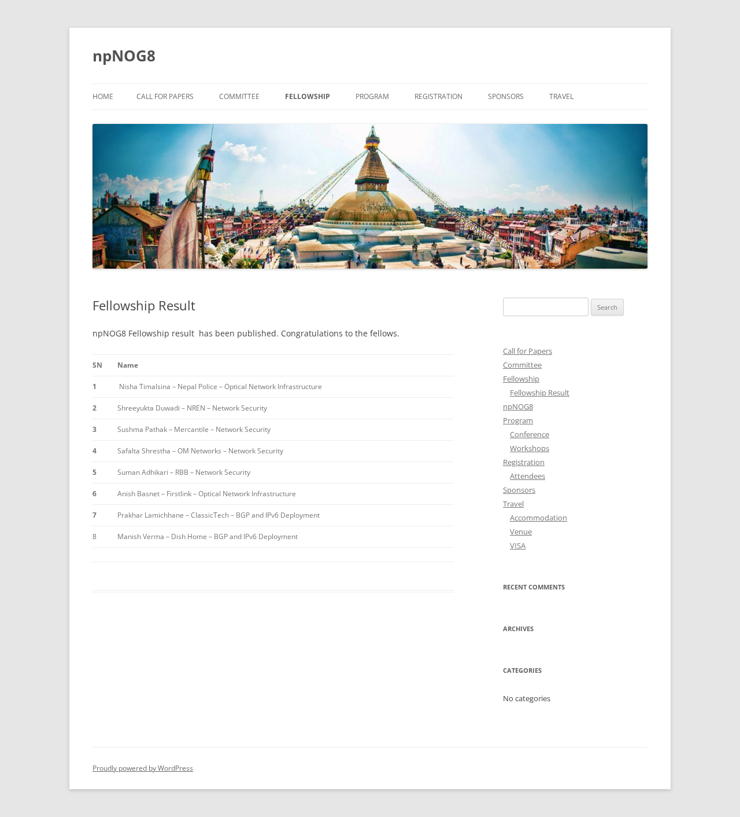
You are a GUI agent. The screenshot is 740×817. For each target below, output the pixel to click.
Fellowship (307, 96)
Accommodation (538, 517)
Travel (561, 96)
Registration (438, 96)
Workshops (529, 448)
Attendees (527, 476)
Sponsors (506, 96)
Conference (529, 434)
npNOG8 (124, 55)
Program (372, 96)
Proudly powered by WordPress (142, 768)
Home (102, 96)
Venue (521, 531)
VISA (518, 545)
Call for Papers (165, 96)
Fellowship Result (539, 392)
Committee (239, 96)
